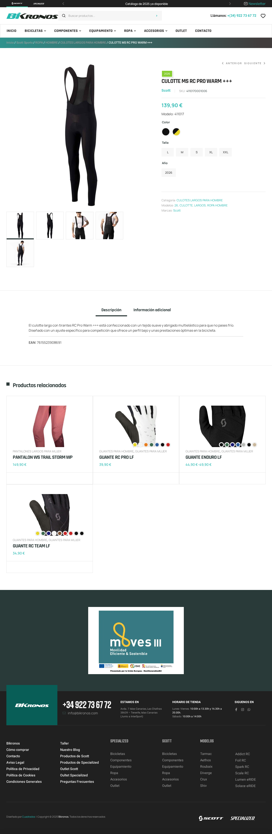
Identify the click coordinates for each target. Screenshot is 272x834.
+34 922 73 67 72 (86, 704)
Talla (165, 143)
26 (176, 205)
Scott (166, 90)
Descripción (111, 310)
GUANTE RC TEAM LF (31, 546)
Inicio (10, 42)
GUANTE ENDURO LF (204, 457)
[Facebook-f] (236, 709)
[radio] (166, 132)
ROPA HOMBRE (217, 205)
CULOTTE (186, 205)
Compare (23, 478)
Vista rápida (30, 478)
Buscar (156, 16)
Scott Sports (24, 42)
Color (166, 122)
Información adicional (152, 310)
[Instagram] (242, 709)
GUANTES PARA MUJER (151, 451)
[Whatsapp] (249, 709)
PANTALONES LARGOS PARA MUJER (37, 451)
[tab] (111, 311)
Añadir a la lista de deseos (17, 478)
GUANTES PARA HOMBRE (116, 451)
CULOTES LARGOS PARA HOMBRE (83, 42)
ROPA (39, 42)
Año (165, 163)
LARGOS (200, 205)
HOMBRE (51, 42)
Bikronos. (63, 816)
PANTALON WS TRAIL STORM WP (42, 457)
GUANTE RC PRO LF (116, 457)
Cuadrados (28, 816)
